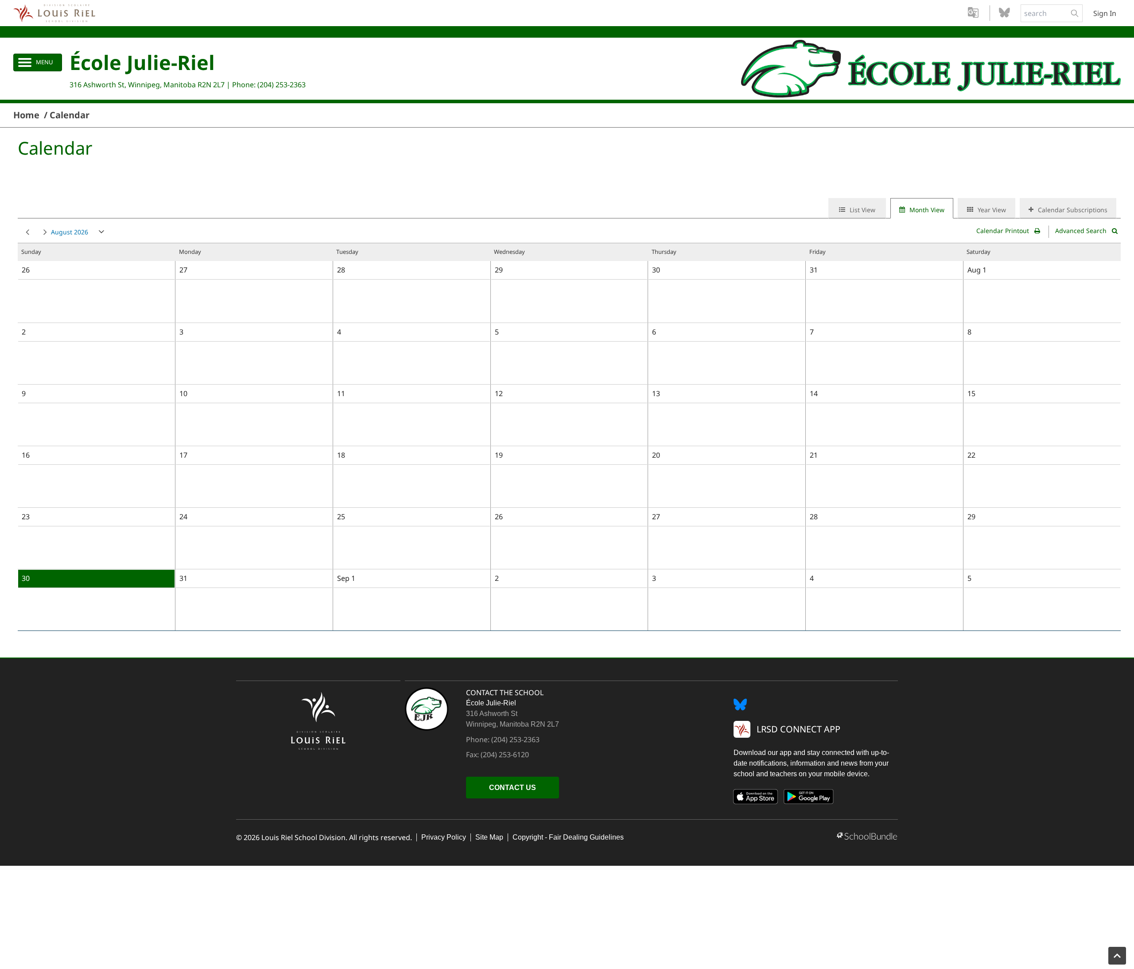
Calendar (69, 115)
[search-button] (1074, 13)
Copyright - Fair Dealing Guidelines (568, 837)
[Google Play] (809, 798)
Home (26, 115)
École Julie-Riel (142, 62)
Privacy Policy (443, 837)
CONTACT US (512, 787)
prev (25, 232)
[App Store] (755, 798)
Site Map (489, 837)
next (43, 232)
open (101, 233)
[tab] (857, 208)
